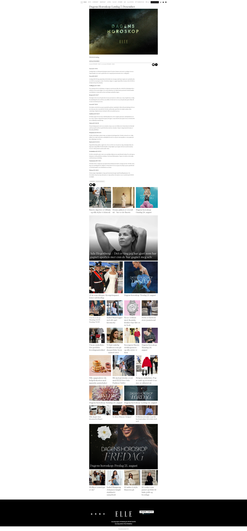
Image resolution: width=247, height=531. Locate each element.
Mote (89, 2)
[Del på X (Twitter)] (156, 64)
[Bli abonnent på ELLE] (146, 514)
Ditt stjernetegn (139, 2)
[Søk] (160, 2)
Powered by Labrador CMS (123, 529)
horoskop (92, 181)
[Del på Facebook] (153, 64)
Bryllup (148, 2)
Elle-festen (130, 2)
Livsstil (109, 2)
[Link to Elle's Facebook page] (95, 514)
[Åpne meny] (82, 2)
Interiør (120, 2)
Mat (125, 2)
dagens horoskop (100, 181)
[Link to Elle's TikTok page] (99, 514)
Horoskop (95, 2)
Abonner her (154, 2)
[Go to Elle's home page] (123, 514)
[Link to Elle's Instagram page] (91, 514)
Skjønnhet (103, 2)
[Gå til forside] (85, 2)
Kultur (114, 2)
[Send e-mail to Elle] (104, 514)
